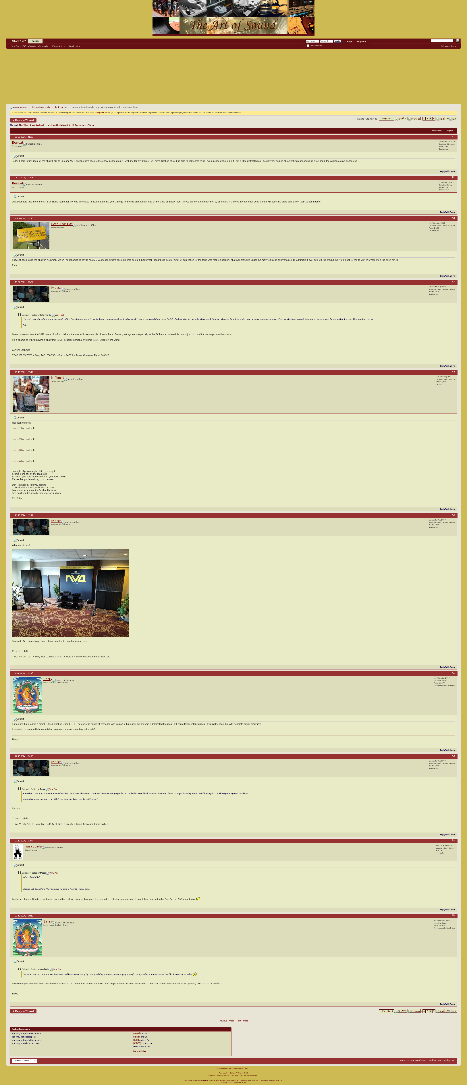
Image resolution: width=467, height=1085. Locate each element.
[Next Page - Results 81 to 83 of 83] (440, 118)
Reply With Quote (447, 172)
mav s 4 (16, 461)
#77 (453, 673)
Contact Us (404, 1060)
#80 (453, 915)
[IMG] (136, 1040)
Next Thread (242, 1021)
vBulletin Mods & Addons (232, 1081)
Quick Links (74, 46)
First (404, 118)
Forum (35, 41)
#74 (453, 282)
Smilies (136, 1037)
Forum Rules (139, 1051)
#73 (453, 218)
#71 (453, 137)
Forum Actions (58, 46)
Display (450, 131)
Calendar (32, 46)
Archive (432, 1060)
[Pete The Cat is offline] (31, 235)
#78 (453, 756)
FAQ (24, 46)
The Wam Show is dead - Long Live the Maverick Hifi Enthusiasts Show (56, 125)
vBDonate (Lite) (215, 1081)
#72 (453, 177)
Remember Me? (316, 46)
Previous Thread (226, 1021)
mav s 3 (16, 450)
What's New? (19, 41)
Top (453, 1060)
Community (43, 46)
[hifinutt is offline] (31, 394)
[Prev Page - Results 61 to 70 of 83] (414, 118)
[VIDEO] (137, 1043)
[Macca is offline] (31, 294)
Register (361, 41)
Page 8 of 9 (387, 119)
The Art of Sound (419, 1060)
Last (447, 118)
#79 (453, 840)
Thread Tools (437, 131)
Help (349, 41)
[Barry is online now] (27, 695)
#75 (453, 372)
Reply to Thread (23, 120)
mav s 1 (16, 428)
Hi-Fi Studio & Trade (40, 107)
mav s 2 (16, 439)
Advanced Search (449, 46)
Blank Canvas (60, 107)
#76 (453, 515)
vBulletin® (233, 1073)
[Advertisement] (233, 76)
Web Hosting (444, 1060)
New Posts (16, 46)
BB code (137, 1033)
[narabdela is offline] (18, 852)
